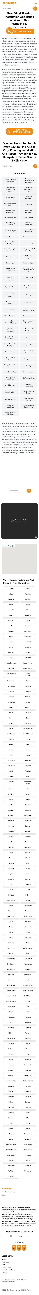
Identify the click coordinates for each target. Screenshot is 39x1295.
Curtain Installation (10, 392)
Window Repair (28, 303)
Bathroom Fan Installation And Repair (10, 189)
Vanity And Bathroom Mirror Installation (29, 180)
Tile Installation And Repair (28, 270)
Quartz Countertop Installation (10, 338)
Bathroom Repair (28, 263)
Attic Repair (28, 204)
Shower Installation (28, 316)
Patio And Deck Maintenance (28, 352)
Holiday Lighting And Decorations (29, 250)
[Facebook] (24, 1248)
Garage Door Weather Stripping (10, 322)
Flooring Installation (28, 372)
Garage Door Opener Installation (29, 230)
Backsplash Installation (28, 197)
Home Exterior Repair (10, 372)
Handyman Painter (28, 345)
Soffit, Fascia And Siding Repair (10, 413)
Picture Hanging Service (28, 287)
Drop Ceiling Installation (10, 406)
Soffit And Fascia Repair (29, 257)
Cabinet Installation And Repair (10, 180)
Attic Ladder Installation (28, 211)
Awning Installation (28, 237)
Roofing (28, 295)
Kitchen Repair (10, 197)
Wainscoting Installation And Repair (10, 294)
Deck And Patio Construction (28, 223)
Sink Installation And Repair (10, 204)
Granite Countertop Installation (28, 322)
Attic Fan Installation (10, 217)
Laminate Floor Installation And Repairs (10, 270)
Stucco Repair (10, 263)
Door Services (10, 237)
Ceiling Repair (29, 366)
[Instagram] (14, 1248)
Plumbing (28, 338)
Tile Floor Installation (29, 378)
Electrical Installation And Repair (10, 345)
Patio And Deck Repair (10, 359)
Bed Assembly (10, 310)
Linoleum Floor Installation (10, 378)
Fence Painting (28, 243)
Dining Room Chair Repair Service (28, 406)
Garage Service (28, 359)
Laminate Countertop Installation (10, 330)
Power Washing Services (10, 223)
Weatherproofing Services (29, 392)
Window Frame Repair (10, 303)
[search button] (35, 8)
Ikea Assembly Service (28, 399)
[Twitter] (19, 1248)
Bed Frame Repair (10, 231)
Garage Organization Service (10, 366)
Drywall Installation (10, 287)
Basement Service (10, 352)
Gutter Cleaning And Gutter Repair (10, 250)
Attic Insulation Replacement (10, 211)
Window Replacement (29, 385)
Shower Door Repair (10, 316)
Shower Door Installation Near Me (29, 310)
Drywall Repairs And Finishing (29, 279)
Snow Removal (10, 257)
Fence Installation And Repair (10, 243)
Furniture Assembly (10, 399)
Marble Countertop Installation (28, 330)
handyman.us (12, 1279)
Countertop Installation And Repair (28, 189)
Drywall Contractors (10, 385)
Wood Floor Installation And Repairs (10, 279)
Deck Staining (29, 217)
